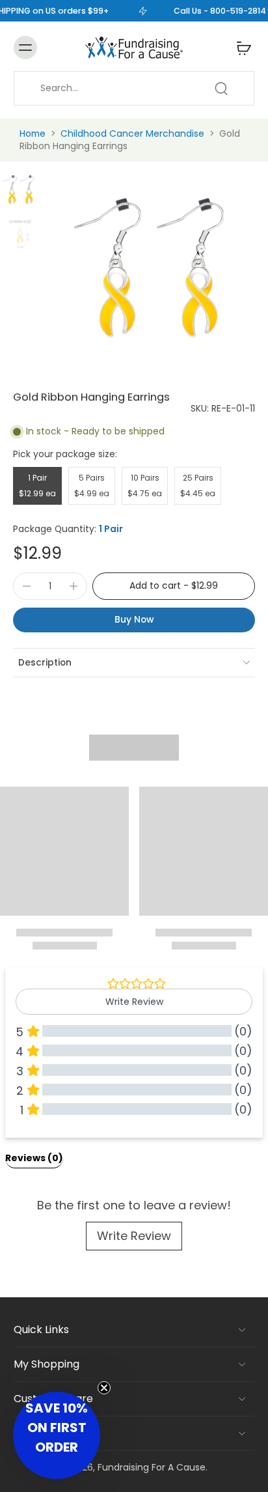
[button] (173, 586)
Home (33, 133)
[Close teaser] (104, 1387)
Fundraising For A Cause (152, 1467)
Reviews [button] (34, 1157)
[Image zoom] (157, 267)
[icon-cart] (240, 48)
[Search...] (221, 88)
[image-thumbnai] (20, 189)
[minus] (27, 586)
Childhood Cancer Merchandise (132, 133)
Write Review (134, 1236)
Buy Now (134, 619)
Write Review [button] (134, 1001)
